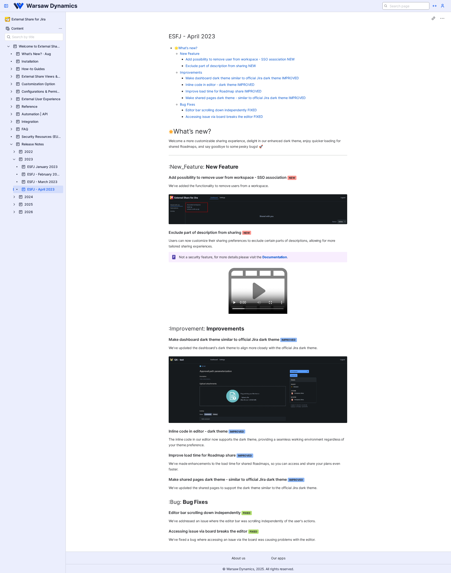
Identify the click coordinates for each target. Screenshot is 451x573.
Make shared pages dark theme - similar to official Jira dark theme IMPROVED (246, 98)
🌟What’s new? (185, 48)
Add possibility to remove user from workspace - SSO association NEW (240, 59)
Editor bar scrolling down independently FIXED (221, 110)
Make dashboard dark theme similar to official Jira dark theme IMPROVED (242, 78)
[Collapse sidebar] (6, 6)
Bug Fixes (187, 104)
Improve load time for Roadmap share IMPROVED (223, 91)
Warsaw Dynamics (51, 5)
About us (238, 558)
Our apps (278, 558)
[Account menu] (442, 6)
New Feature (189, 54)
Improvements (191, 72)
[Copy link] (433, 18)
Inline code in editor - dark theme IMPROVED (220, 85)
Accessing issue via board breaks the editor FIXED (224, 117)
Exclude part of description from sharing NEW (221, 66)
